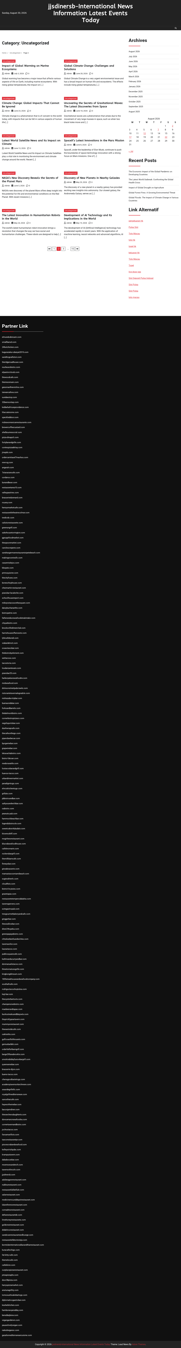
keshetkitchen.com (10, 1305)
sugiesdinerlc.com (10, 879)
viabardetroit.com (10, 643)
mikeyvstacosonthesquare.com (16, 603)
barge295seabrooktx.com (13, 1054)
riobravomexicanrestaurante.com (16, 422)
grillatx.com (7, 793)
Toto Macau (134, 233)
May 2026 (133, 66)
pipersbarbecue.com (11, 738)
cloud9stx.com (8, 884)
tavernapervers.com (10, 904)
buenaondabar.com (10, 703)
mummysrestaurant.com (13, 1024)
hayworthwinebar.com (11, 1104)
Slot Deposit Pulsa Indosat (141, 278)
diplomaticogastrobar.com (13, 1300)
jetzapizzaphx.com (10, 1275)
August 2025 (134, 111)
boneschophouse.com (12, 583)
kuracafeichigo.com (11, 1250)
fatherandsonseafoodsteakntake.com (18, 618)
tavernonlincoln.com (11, 1169)
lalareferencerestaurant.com (14, 1205)
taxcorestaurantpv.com (12, 1139)
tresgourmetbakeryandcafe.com (16, 914)
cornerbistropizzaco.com (13, 718)
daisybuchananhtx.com (12, 608)
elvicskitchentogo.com (12, 788)
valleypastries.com (10, 492)
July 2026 (133, 56)
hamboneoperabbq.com (12, 1310)
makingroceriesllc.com (12, 558)
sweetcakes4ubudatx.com (13, 828)
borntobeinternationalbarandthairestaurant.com (23, 1245)
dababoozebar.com (10, 1159)
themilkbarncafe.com (11, 859)
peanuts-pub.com (9, 813)
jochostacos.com (10, 1129)
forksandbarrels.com (11, 708)
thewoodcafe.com (10, 377)
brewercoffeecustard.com (13, 427)
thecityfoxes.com (9, 578)
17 (130, 137)
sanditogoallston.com (11, 357)
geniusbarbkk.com (10, 1044)
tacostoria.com (9, 663)
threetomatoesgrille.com (13, 969)
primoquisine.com (10, 573)
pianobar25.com (9, 673)
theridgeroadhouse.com (12, 362)
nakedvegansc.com (10, 1330)
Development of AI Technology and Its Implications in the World (88, 216)
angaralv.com (8, 467)
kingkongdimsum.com (12, 974)
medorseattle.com (10, 763)
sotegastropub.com (10, 909)
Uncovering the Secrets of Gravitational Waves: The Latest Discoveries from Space (93, 104)
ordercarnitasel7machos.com (15, 457)
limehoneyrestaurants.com (14, 1220)
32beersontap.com (10, 402)
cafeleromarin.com (10, 848)
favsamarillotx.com (10, 1134)
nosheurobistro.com (11, 367)
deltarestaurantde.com (12, 1215)
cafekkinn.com (8, 1265)
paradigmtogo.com (10, 783)
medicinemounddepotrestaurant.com (18, 1200)
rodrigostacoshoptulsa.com (14, 989)
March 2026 (134, 76)
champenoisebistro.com (13, 1004)
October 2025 (134, 101)
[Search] (176, 28)
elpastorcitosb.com (10, 372)
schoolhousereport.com (12, 598)
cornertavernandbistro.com (14, 1124)
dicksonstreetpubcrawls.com (15, 688)
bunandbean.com (9, 482)
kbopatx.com (8, 568)
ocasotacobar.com (10, 648)
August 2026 (134, 51)
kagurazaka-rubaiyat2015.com (15, 352)
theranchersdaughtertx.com (14, 1114)
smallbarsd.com (9, 342)
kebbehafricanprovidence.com (15, 407)
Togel (131, 265)
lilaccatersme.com (10, 412)
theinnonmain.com (10, 382)
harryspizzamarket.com (12, 1285)
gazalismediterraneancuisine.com (17, 1335)
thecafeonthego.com (11, 733)
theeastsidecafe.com (11, 1029)
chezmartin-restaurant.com (14, 588)
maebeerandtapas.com (12, 1009)
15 (72, 248)
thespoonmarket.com (11, 543)
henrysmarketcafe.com (12, 507)
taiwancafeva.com (10, 392)
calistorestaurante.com (12, 523)
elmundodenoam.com (11, 337)
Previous (49, 249)
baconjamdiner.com (10, 1109)
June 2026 (133, 61)
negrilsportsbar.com (11, 723)
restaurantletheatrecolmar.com (15, 512)
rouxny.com (7, 502)
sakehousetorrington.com (13, 532)
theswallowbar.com (10, 924)
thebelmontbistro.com (12, 713)
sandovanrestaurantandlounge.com (17, 1235)
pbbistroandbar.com (11, 798)
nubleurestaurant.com (11, 1185)
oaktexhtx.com (8, 1034)
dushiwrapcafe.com (10, 728)
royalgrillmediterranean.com (14, 1094)
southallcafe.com (9, 984)
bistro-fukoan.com (10, 758)
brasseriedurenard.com (12, 497)
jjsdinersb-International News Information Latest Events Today (90, 13)
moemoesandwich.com (12, 1165)
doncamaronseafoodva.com (14, 1119)
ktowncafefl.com (9, 833)
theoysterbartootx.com (12, 999)
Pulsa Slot (133, 227)
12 (144, 133)
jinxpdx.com (7, 452)
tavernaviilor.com (9, 944)
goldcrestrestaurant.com (13, 1225)
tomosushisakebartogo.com (14, 1295)
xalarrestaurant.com (11, 1195)
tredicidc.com (8, 517)
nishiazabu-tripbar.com (12, 698)
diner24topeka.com (10, 929)
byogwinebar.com (9, 743)
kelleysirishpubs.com (11, 1149)
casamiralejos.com (10, 563)
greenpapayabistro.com (12, 934)
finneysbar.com (8, 864)
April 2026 (133, 71)
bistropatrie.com (9, 613)
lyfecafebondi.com (10, 638)
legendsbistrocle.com (11, 823)
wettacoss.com (9, 658)
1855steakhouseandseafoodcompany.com (20, 979)
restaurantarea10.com (11, 487)
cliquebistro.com (9, 623)
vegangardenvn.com (11, 1320)
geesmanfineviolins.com (13, 387)
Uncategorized (9, 61)
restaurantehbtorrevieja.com (14, 1240)
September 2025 (136, 106)
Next (77, 249)
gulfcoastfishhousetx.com (13, 1039)
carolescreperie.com (11, 548)
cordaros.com (8, 477)
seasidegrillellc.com (11, 1089)
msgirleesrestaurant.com (13, 838)
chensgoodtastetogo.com (13, 1079)
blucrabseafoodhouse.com (14, 844)
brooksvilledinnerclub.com (13, 628)
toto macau (134, 297)
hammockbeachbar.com (12, 818)
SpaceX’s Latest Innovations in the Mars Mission (94, 140)
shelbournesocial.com (12, 432)
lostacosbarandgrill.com (13, 768)
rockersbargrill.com (10, 853)
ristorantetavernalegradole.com (16, 693)
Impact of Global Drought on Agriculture (146, 187)
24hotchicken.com (10, 347)
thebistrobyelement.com (13, 653)
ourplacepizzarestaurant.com (15, 1270)
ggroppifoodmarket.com (12, 538)
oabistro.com (8, 808)
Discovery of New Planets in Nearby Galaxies (92, 177)
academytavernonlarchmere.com (16, 1084)
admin (7, 73)
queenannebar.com (10, 1064)
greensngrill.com (9, 527)
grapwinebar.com (9, 748)
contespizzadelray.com (12, 447)
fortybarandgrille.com (11, 442)
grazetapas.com (9, 894)
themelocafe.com (10, 1260)
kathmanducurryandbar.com (14, 959)
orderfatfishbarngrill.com (13, 1049)
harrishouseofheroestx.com (14, 633)
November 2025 (136, 96)
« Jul (131, 151)
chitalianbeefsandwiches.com (15, 939)
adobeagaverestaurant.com (14, 1180)
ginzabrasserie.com (10, 869)
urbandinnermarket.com (12, 778)
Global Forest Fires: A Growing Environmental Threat (152, 192)
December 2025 (135, 91)
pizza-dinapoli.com (10, 437)
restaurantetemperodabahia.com (16, 899)
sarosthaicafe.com (10, 1099)
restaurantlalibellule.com (13, 1190)
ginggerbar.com (9, 919)
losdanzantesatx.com (11, 668)
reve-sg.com (7, 462)
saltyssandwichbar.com (12, 803)
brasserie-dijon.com (11, 1069)
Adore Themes (138, 1344)
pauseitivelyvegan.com (12, 1325)
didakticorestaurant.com (13, 1230)
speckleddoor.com (10, 417)
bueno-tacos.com (9, 1074)
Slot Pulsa (133, 284)
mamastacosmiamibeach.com (15, 874)
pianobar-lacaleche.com (12, 593)
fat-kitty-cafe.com (10, 1255)
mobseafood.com (10, 683)
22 (166, 137)
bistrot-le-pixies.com (11, 889)
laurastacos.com (9, 949)
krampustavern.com (11, 1154)
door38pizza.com (9, 1280)
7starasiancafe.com (11, 472)
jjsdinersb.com (8, 1174)
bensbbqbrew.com (10, 1315)
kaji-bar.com (7, 994)
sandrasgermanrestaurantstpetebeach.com (21, 553)
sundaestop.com (9, 397)
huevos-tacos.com (10, 773)
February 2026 (135, 81)
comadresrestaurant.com (13, 1210)
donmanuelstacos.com (12, 964)
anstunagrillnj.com (10, 1290)
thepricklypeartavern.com (13, 1019)
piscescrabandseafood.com (14, 1144)
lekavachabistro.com (11, 753)
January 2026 (134, 86)
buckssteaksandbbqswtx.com (15, 1014)
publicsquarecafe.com (12, 954)
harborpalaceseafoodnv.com (14, 678)
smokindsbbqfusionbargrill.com (16, 1059)
